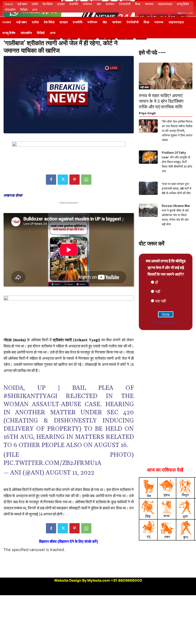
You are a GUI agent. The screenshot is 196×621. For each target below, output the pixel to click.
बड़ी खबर (144, 87)
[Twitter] (63, 179)
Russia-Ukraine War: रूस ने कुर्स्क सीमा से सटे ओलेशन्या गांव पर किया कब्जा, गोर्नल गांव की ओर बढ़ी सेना (176, 215)
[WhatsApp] (86, 179)
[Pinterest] (74, 179)
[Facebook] (51, 179)
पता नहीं (160, 301)
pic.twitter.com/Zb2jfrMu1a (52, 463)
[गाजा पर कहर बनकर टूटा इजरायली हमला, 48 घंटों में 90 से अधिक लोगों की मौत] (148, 188)
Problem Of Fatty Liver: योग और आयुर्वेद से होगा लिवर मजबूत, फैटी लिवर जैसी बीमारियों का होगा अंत (177, 162)
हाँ (156, 282)
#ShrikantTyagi (30, 396)
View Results (165, 322)
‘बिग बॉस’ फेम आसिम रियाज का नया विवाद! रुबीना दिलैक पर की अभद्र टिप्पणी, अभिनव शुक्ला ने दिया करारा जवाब (177, 131)
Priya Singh (147, 113)
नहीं (157, 291)
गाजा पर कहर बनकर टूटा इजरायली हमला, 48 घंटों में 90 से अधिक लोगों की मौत (176, 188)
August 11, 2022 (70, 473)
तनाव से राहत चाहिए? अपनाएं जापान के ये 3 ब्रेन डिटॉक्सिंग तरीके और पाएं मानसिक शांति (161, 101)
